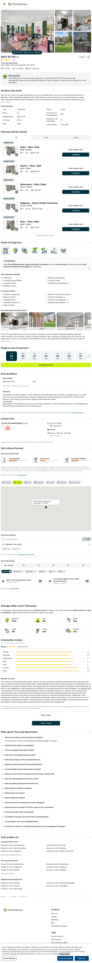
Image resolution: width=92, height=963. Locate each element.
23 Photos (19, 52)
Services (63, 482)
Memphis (14, 896)
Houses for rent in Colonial (56, 845)
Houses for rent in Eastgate (11, 851)
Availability (76, 155)
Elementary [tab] (31, 571)
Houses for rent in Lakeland (56, 867)
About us (54, 913)
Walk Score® (23, 475)
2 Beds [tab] (75, 137)
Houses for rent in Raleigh (10, 883)
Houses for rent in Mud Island (11, 889)
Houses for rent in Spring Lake (57, 864)
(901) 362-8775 (55, 426)
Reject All (81, 958)
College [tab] (61, 571)
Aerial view (29, 52)
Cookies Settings (9, 958)
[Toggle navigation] (4, 4)
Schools (7, 482)
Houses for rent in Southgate (56, 886)
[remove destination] (89, 544)
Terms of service (57, 936)
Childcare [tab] (6, 571)
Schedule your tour (46, 365)
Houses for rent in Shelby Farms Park (60, 851)
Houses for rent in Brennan (56, 848)
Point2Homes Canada (59, 926)
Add (88, 539)
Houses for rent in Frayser (10, 886)
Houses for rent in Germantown (12, 864)
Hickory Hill (23, 896)
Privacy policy (56, 939)
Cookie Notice (64, 954)
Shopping (40, 482)
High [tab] (52, 571)
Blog (52, 923)
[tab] (5, 250)
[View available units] (10, 151)
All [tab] (16, 137)
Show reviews (46, 715)
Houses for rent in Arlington (56, 870)
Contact (54, 916)
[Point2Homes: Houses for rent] (17, 4)
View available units (75, 150)
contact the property (77, 412)
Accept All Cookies (65, 958)
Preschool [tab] (18, 571)
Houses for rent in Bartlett (10, 870)
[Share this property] (88, 57)
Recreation (76, 482)
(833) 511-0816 (55, 423)
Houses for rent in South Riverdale (13, 848)
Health (51, 482)
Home (3, 896)
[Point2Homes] (13, 910)
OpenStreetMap (14, 588)
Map (38, 52)
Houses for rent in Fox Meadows (12, 845)
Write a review (46, 723)
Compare (82, 57)
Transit (18, 482)
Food (29, 482)
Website (52, 429)
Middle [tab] (42, 571)
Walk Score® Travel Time (26, 554)
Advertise (54, 920)
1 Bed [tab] (46, 137)
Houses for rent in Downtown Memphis (60, 883)
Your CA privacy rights (59, 942)
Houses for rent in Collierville (11, 867)
